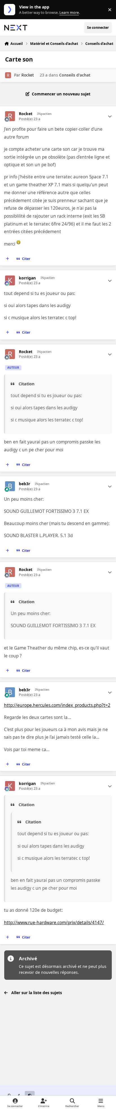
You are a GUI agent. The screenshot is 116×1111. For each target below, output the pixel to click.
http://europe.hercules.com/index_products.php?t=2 (57, 705)
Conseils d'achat (74, 75)
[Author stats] (109, 116)
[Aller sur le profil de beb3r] (10, 486)
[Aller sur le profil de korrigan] (10, 280)
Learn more (11, 9)
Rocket (27, 75)
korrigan (27, 278)
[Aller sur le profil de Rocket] (8, 75)
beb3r (24, 483)
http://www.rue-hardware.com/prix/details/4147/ (54, 923)
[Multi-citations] (7, 258)
